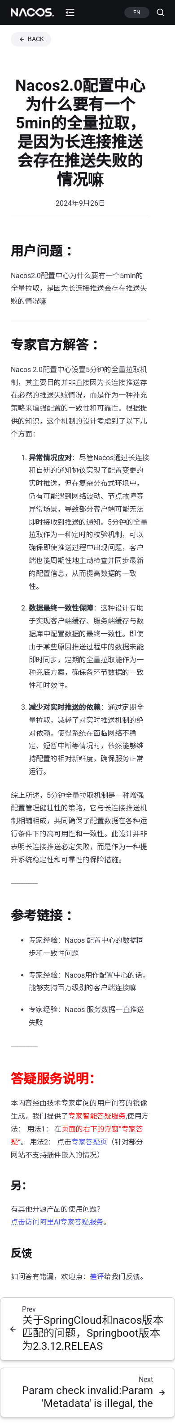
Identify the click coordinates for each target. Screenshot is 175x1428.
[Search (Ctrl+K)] (156, 12)
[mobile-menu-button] (70, 12)
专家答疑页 (89, 1142)
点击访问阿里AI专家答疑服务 (57, 1222)
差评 (97, 1276)
